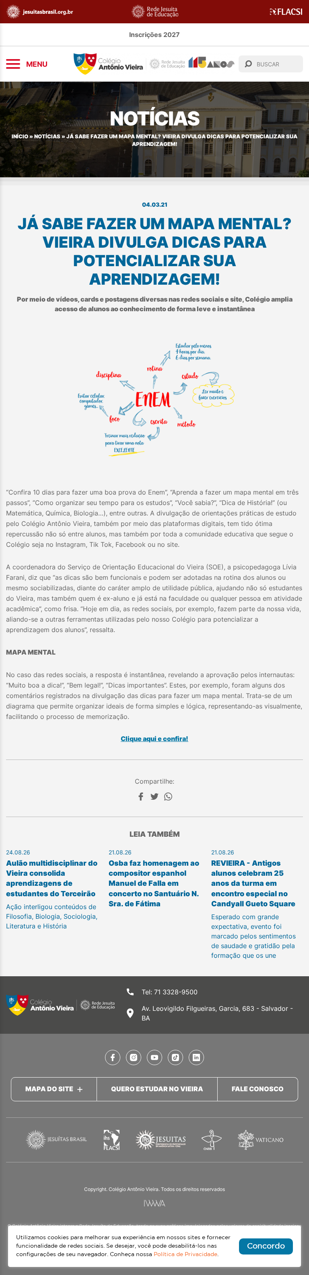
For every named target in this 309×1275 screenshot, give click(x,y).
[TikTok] (175, 1057)
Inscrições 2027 (154, 35)
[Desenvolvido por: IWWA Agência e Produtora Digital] (154, 1203)
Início (20, 136)
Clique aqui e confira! (154, 739)
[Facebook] (141, 797)
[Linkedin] (196, 1057)
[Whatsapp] (168, 797)
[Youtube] (154, 1057)
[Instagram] (133, 1057)
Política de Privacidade (185, 1254)
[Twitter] (154, 797)
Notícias (47, 136)
